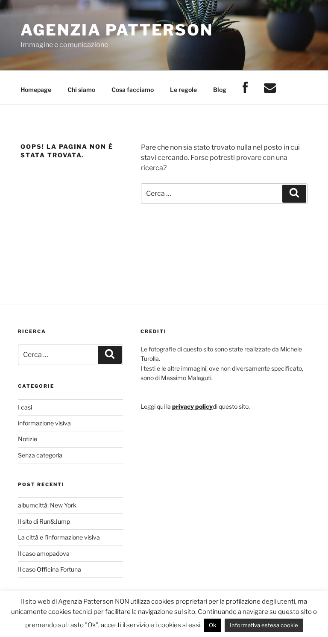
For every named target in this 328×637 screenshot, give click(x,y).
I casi (25, 407)
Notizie (27, 438)
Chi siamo (81, 89)
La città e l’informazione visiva (59, 537)
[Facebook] (245, 88)
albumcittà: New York (47, 505)
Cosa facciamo (132, 89)
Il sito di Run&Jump (44, 521)
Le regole (183, 89)
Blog (219, 89)
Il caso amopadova (44, 553)
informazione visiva (44, 423)
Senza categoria (40, 455)
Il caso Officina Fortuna (49, 569)
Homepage (35, 89)
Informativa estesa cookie (264, 625)
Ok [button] (212, 625)
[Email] (269, 88)
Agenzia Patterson (116, 30)
